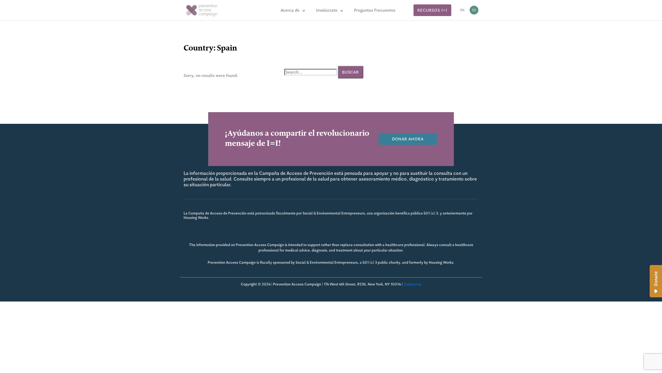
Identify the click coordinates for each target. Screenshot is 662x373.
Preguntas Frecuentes (374, 10)
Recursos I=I (432, 10)
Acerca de (290, 10)
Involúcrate (326, 10)
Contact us (412, 284)
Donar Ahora (408, 139)
